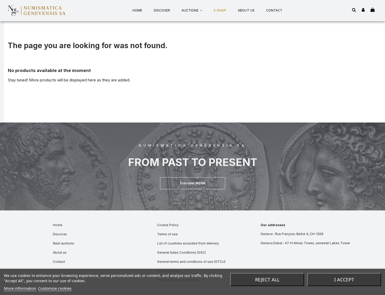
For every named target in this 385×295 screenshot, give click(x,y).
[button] (192, 183)
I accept (344, 279)
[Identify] (363, 10)
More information (20, 288)
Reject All (267, 279)
